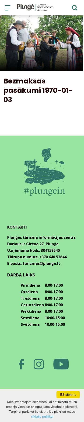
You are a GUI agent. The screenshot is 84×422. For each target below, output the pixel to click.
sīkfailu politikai (42, 416)
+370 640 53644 (52, 256)
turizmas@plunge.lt (41, 263)
